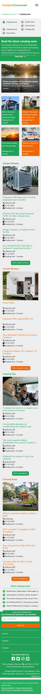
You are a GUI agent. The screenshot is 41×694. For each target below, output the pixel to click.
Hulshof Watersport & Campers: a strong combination (22, 606)
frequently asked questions (24, 667)
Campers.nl (20, 674)
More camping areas (20, 579)
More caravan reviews (20, 368)
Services (4, 634)
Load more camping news (21, 612)
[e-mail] (27, 660)
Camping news (11, 22)
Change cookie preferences (23, 688)
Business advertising (7, 688)
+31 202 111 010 (31, 664)
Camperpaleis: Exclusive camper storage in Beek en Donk (22, 595)
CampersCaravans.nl (8, 14)
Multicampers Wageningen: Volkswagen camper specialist (22, 591)
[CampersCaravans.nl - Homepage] (14, 5)
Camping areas (11, 29)
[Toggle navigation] (37, 5)
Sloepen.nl (36, 676)
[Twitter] (18, 660)
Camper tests (30, 22)
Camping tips (30, 29)
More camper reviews (20, 263)
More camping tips (20, 473)
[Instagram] (23, 660)
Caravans (5, 648)
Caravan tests (30, 26)
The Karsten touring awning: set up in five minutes (22, 598)
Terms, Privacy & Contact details (11, 690)
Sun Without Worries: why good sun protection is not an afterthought (22, 602)
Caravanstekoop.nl (33, 674)
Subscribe (20, 625)
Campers (4, 641)
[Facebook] (13, 660)
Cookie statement (27, 690)
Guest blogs (10, 33)
